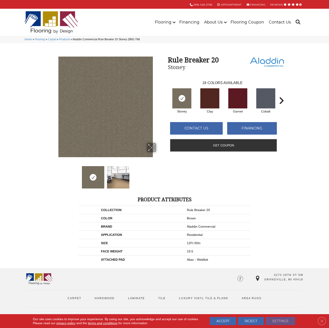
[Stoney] (181, 98)
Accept (222, 321)
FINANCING (257, 4)
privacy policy (65, 323)
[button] (174, 22)
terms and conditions (103, 323)
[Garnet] (237, 98)
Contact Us (280, 22)
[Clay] (209, 98)
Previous (52, 175)
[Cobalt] (265, 98)
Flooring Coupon (247, 22)
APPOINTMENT (230, 4)
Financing (189, 22)
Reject (251, 321)
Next (159, 175)
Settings (280, 321)
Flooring (163, 22)
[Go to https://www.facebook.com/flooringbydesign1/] (240, 279)
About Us (213, 22)
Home (28, 39)
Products (64, 39)
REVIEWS (276, 4)
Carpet (52, 39)
